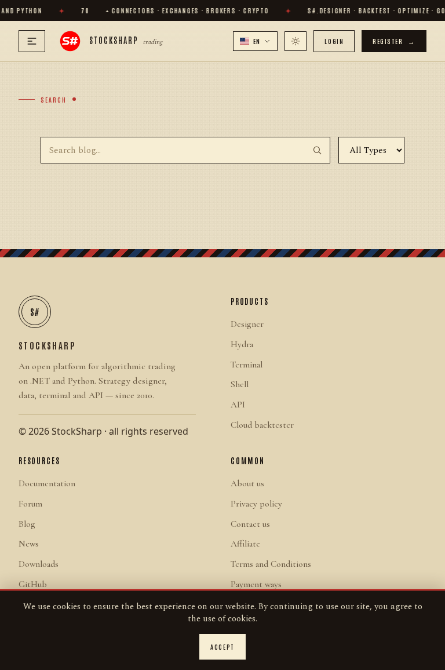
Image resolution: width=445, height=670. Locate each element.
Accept (222, 646)
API (238, 404)
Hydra (242, 344)
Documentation (47, 483)
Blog (27, 524)
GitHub (33, 584)
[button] (255, 41)
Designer (247, 324)
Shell (240, 384)
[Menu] (32, 41)
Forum (30, 503)
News (29, 543)
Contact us (250, 524)
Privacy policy (256, 503)
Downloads (39, 564)
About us (247, 483)
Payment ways (256, 584)
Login (334, 41)
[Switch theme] (295, 41)
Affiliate (245, 543)
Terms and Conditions (271, 564)
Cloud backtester (262, 425)
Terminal (246, 364)
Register (394, 41)
